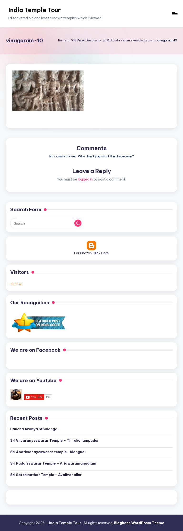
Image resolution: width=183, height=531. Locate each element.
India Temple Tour (34, 10)
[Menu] (174, 13)
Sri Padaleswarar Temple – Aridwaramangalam (53, 463)
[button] (77, 223)
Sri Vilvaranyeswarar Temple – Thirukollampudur (54, 440)
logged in (85, 179)
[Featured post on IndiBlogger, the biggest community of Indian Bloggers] (38, 322)
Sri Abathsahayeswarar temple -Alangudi (48, 452)
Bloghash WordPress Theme (139, 523)
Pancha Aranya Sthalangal (34, 429)
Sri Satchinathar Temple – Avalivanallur (46, 475)
